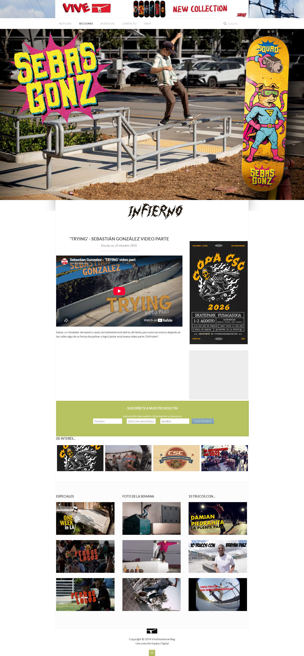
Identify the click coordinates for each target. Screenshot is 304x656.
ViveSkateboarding (163, 639)
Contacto (129, 23)
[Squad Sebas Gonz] (152, 114)
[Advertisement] (218, 375)
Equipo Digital (160, 643)
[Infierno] (152, 211)
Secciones (86, 23)
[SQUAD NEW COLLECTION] (187, 8)
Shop (147, 23)
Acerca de (107, 23)
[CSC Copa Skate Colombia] (219, 292)
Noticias (65, 23)
